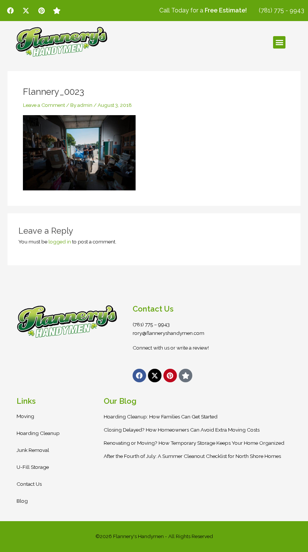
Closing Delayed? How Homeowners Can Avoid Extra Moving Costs (182, 430)
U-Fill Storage (33, 467)
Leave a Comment (44, 105)
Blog (22, 501)
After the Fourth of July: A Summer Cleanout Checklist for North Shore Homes (192, 456)
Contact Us (29, 484)
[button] (279, 42)
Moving (25, 416)
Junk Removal (33, 450)
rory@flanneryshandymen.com (168, 333)
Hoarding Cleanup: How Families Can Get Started (160, 417)
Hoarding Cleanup (38, 433)
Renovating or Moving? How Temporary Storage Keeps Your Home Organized (194, 443)
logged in (59, 242)
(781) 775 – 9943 (151, 324)
